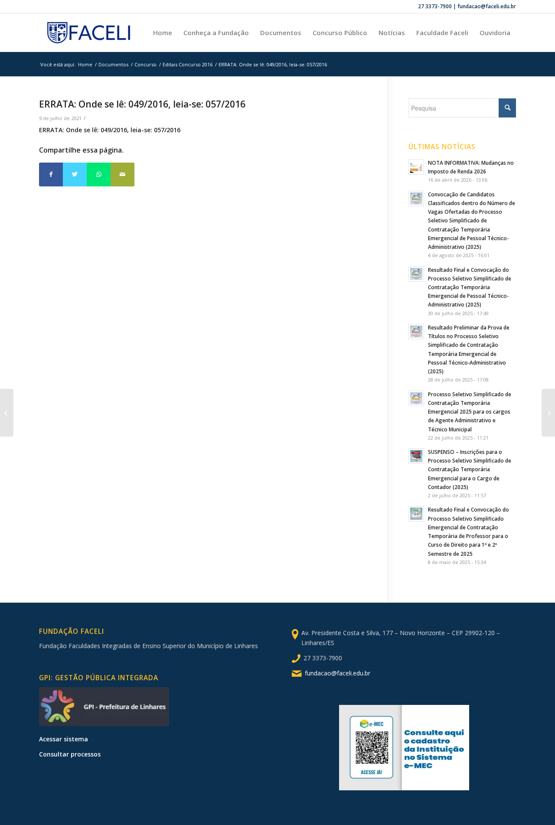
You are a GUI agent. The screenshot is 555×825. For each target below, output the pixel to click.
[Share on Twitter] (75, 174)
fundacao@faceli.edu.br (337, 673)
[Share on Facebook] (51, 174)
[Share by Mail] (122, 174)
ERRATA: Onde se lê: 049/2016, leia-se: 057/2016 (142, 104)
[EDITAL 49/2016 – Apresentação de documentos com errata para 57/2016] (6, 413)
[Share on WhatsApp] (99, 174)
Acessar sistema (63, 739)
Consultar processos (70, 754)
